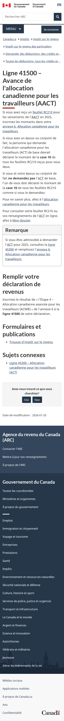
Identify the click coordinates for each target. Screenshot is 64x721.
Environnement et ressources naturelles (28, 577)
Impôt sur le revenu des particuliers (28, 46)
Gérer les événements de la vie (22, 665)
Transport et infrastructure (20, 609)
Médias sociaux (12, 680)
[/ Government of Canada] (24, 5)
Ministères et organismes (19, 499)
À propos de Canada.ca (17, 697)
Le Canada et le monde (17, 617)
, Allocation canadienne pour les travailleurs (28, 254)
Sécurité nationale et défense (21, 585)
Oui (26, 399)
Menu (15, 28)
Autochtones (11, 641)
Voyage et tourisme (15, 537)
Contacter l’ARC (13, 449)
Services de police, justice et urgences (27, 601)
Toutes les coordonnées (18, 491)
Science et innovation (16, 633)
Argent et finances (14, 625)
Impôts (24, 39)
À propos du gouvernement (20, 507)
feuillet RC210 (42, 112)
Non (37, 399)
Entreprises (10, 545)
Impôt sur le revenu (46, 39)
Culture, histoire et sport (18, 593)
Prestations (10, 553)
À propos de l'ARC (14, 465)
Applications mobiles (16, 688)
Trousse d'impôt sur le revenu (31, 342)
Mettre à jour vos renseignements (25, 457)
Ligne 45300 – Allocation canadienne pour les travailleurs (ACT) (32, 368)
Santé (6, 561)
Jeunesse (8, 657)
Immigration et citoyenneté (20, 528)
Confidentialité (12, 713)
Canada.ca (9, 39)
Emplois (8, 520)
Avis (5, 705)
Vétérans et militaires (16, 649)
